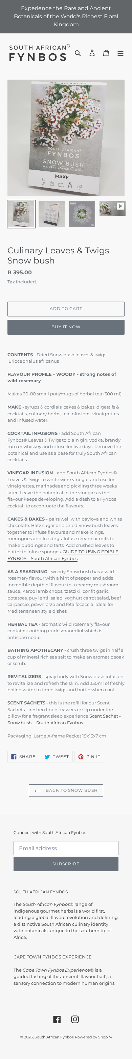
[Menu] (120, 52)
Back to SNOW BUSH (71, 790)
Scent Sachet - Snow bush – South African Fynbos (64, 719)
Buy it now (66, 326)
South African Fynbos (54, 1037)
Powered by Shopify (93, 1037)
